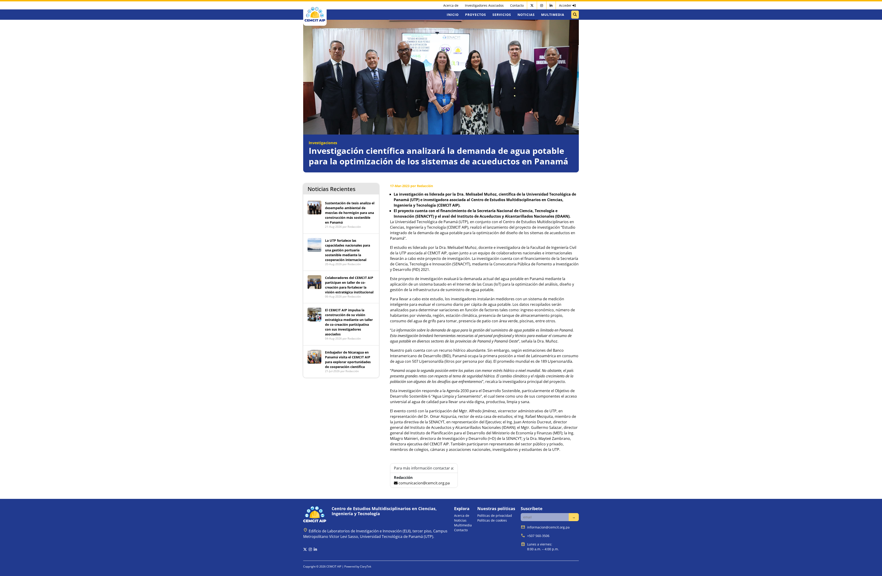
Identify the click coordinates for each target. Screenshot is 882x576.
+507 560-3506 (538, 536)
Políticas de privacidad (494, 515)
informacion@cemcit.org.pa (548, 527)
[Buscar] (575, 15)
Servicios (501, 14)
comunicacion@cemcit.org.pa (424, 483)
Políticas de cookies (492, 520)
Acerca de (450, 5)
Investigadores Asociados (484, 5)
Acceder (565, 5)
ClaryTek (365, 566)
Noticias (526, 14)
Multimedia (552, 14)
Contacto (517, 5)
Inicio (453, 14)
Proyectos (475, 14)
